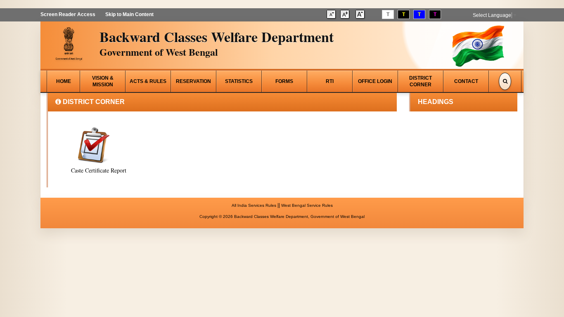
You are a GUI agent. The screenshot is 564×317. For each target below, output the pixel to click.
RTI (330, 81)
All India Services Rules (254, 205)
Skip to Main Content (129, 14)
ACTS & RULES (148, 81)
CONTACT (466, 81)
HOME (63, 81)
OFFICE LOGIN (375, 81)
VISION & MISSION (103, 81)
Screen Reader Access (67, 14)
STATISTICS (239, 81)
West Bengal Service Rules (307, 205)
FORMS (284, 81)
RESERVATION (193, 81)
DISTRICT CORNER (420, 81)
